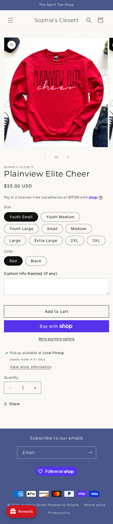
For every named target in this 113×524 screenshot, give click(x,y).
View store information (31, 367)
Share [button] (14, 404)
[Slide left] (45, 157)
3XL (96, 240)
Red (13, 261)
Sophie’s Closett (34, 504)
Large (15, 240)
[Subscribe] (90, 452)
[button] (10, 20)
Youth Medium (60, 217)
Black (36, 261)
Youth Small (21, 217)
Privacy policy (59, 513)
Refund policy (95, 505)
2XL (75, 240)
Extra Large (45, 240)
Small (52, 228)
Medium (78, 228)
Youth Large (21, 228)
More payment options (57, 339)
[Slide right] (68, 157)
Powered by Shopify (63, 504)
